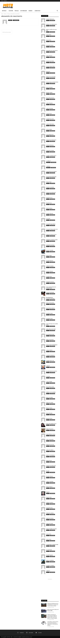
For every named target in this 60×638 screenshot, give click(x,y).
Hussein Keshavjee (50, 292)
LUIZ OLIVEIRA (49, 381)
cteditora (48, 166)
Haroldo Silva (49, 276)
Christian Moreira (50, 145)
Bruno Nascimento (50, 97)
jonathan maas (49, 313)
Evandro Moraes (49, 213)
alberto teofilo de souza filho (51, 30)
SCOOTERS (11, 10)
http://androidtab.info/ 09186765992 (51, 287)
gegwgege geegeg (50, 245)
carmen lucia (49, 113)
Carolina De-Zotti (50, 118)
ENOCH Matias (49, 208)
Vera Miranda (49, 549)
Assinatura (37, 10)
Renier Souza (49, 460)
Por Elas (17, 10)
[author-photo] (5, 22)
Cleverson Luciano (50, 150)
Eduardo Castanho (50, 187)
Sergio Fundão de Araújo (51, 528)
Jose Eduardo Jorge (50, 334)
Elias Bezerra (49, 202)
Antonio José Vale (50, 61)
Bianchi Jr (48, 71)
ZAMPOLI (48, 570)
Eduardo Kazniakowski (51, 192)
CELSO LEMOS (49, 129)
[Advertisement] (50, 587)
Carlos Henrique (49, 108)
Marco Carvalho (49, 397)
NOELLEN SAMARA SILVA (51, 423)
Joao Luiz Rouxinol (50, 302)
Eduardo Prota (49, 197)
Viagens (30, 10)
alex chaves (48, 40)
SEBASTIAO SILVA (49, 518)
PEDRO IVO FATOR (50, 444)
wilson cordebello (50, 560)
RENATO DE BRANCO (50, 455)
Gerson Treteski (49, 250)
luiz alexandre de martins (51, 371)
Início (2, 13)
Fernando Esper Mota (50, 224)
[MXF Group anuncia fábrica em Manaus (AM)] (43, 611)
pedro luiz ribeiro (49, 450)
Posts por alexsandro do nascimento (13, 13)
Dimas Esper (48, 181)
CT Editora (48, 160)
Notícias (4, 10)
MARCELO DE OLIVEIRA (51, 392)
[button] (57, 10)
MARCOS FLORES (49, 402)
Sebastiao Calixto (50, 513)
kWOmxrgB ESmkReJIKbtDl (51, 344)
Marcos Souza (49, 407)
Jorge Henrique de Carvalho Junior (52, 324)
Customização (23, 10)
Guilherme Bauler (50, 266)
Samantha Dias (49, 507)
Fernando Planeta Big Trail (52, 229)
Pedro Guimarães (50, 439)
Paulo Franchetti (49, 428)
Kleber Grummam (50, 339)
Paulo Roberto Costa (50, 434)
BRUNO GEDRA (49, 92)
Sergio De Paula (49, 523)
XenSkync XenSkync (50, 565)
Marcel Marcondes (50, 386)
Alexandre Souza (49, 45)
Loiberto (48, 365)
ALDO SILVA (48, 34)
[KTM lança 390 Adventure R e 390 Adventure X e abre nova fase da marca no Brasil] (43, 605)
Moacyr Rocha (49, 418)
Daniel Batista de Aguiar (51, 171)
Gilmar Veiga (49, 255)
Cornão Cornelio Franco (51, 155)
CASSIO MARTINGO (50, 124)
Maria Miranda (49, 413)
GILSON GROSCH (49, 260)
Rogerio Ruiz (49, 497)
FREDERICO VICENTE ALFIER (51, 239)
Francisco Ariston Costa (51, 234)
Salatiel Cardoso (49, 502)
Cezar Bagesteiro (50, 134)
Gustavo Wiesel (49, 271)
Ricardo (47, 471)
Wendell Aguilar (49, 555)
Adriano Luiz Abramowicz (51, 24)
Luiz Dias (48, 376)
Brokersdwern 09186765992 (52, 82)
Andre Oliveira (49, 55)
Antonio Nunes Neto (50, 66)
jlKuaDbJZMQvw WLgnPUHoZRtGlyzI (50, 298)
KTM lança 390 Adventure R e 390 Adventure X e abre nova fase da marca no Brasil (52, 604)
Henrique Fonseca (50, 281)
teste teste (48, 539)
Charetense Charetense (51, 139)
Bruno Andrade (49, 87)
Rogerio (48, 492)
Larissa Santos (49, 350)
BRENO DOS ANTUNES (50, 76)
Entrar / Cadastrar (4, 0)
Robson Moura (49, 486)
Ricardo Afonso (49, 476)
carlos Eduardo (49, 103)
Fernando (48, 218)
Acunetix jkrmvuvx (50, 19)
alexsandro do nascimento (52, 50)
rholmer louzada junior (51, 465)
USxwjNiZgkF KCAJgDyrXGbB (52, 544)
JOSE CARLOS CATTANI (51, 329)
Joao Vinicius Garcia (50, 308)
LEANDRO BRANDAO (50, 355)
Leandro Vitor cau (50, 360)
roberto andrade (49, 481)
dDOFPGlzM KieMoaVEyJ (51, 176)
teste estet (48, 534)
